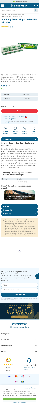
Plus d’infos (7, 122)
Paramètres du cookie (19, 402)
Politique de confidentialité (24, 298)
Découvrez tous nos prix (19, 317)
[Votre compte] (34, 5)
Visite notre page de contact (29, 368)
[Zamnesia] (18, 5)
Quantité (3, 106)
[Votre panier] (37, 5)
